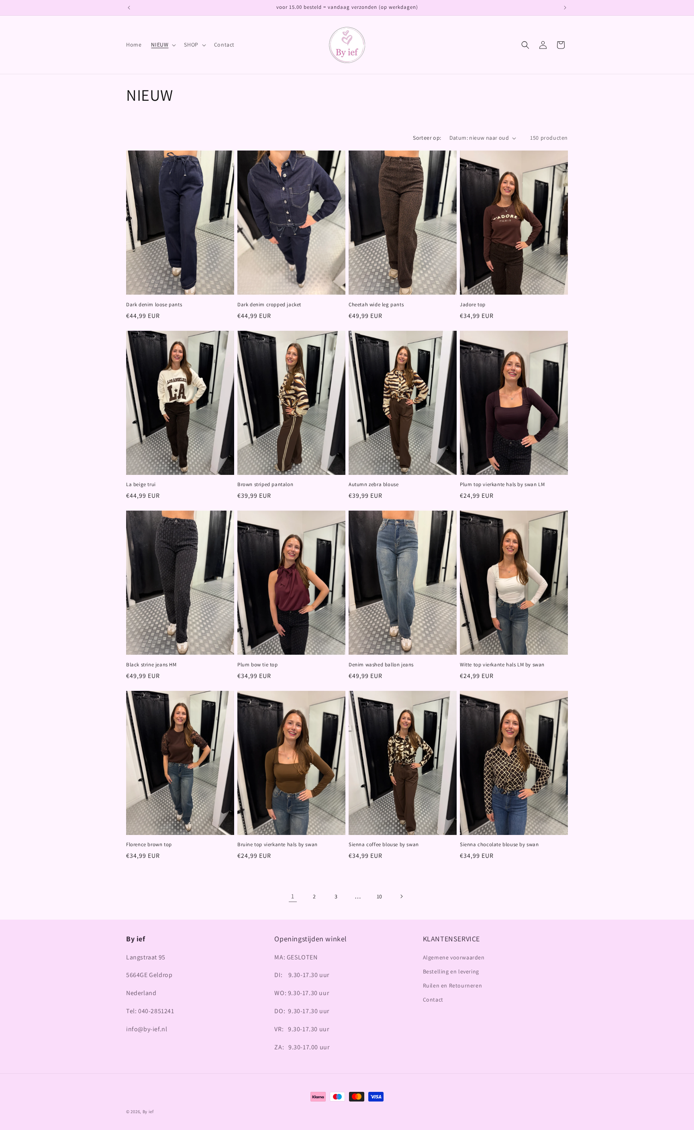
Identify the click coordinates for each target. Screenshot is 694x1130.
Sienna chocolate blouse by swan (499, 844)
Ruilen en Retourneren (452, 985)
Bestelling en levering (451, 971)
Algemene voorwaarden (454, 957)
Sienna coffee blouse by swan (384, 844)
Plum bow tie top (257, 665)
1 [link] (292, 896)
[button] (162, 44)
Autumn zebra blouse (373, 484)
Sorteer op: (427, 137)
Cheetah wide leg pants (376, 304)
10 (379, 896)
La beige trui (141, 484)
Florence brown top (149, 844)
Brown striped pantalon (265, 484)
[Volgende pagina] (401, 896)
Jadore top (473, 304)
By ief (148, 1111)
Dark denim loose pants (154, 304)
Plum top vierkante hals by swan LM (502, 484)
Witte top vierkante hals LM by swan (502, 665)
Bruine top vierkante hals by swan (277, 844)
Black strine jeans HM (151, 665)
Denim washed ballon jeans (381, 665)
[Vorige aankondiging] (129, 7)
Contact (433, 999)
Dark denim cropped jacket (269, 304)
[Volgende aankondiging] (565, 7)
